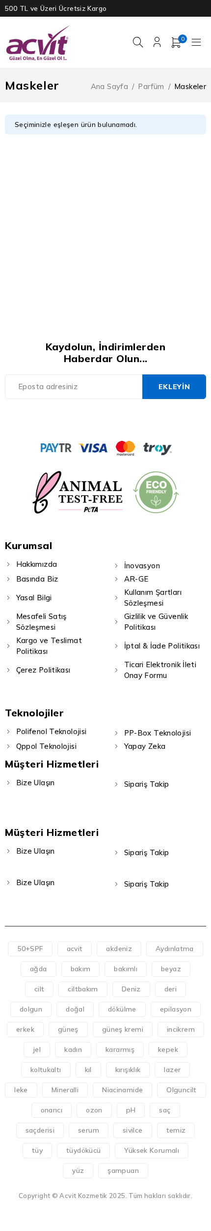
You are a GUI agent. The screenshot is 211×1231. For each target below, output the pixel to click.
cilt (39, 989)
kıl (88, 1069)
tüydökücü (83, 1150)
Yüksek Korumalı (151, 1150)
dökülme (122, 1009)
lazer (172, 1069)
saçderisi (40, 1130)
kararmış (120, 1049)
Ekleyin (174, 386)
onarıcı (52, 1110)
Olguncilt (181, 1089)
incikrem (181, 1029)
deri (170, 989)
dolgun (31, 1009)
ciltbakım (83, 989)
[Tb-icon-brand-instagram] (116, 418)
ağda (38, 968)
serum (88, 1130)
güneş (68, 1029)
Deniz (131, 989)
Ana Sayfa (109, 86)
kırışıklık (128, 1069)
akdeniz (119, 948)
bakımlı (125, 968)
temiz (176, 1130)
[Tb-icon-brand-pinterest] (139, 418)
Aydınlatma (175, 948)
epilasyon (175, 1009)
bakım (81, 968)
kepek (168, 1049)
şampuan (123, 1170)
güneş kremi (122, 1029)
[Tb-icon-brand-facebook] (72, 418)
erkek (25, 1029)
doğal (75, 1009)
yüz (78, 1170)
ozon (94, 1110)
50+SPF (30, 948)
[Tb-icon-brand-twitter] (94, 418)
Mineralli (65, 1089)
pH (131, 1110)
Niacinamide (122, 1089)
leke (21, 1089)
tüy (37, 1150)
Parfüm (151, 86)
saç (164, 1110)
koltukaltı (45, 1069)
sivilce (133, 1130)
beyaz (171, 968)
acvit (75, 948)
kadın (73, 1049)
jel (37, 1049)
